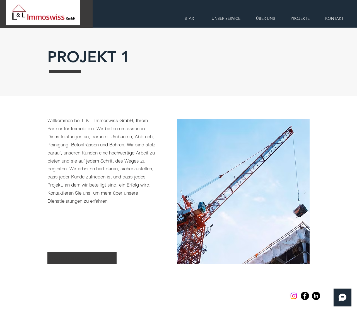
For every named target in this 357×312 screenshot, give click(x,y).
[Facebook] (305, 296)
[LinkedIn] (316, 296)
